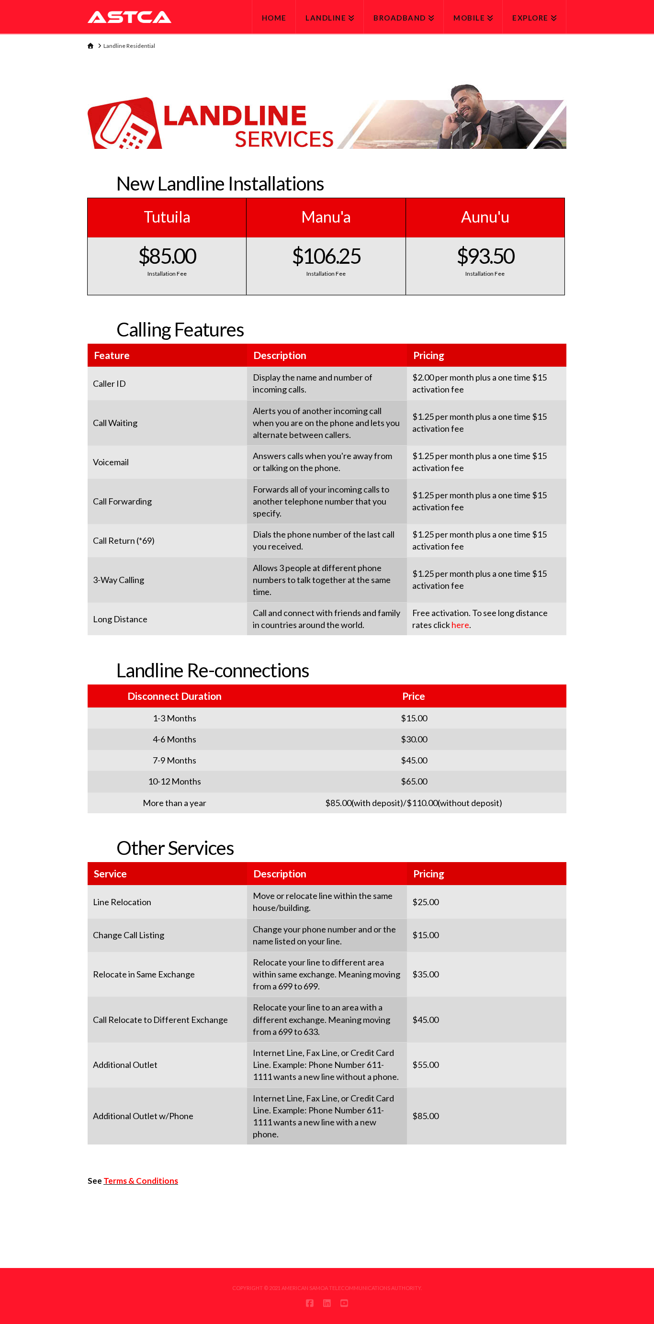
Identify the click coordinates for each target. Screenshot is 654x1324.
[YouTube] (344, 1303)
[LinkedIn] (327, 1303)
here (460, 624)
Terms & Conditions (140, 1181)
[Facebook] (310, 1303)
